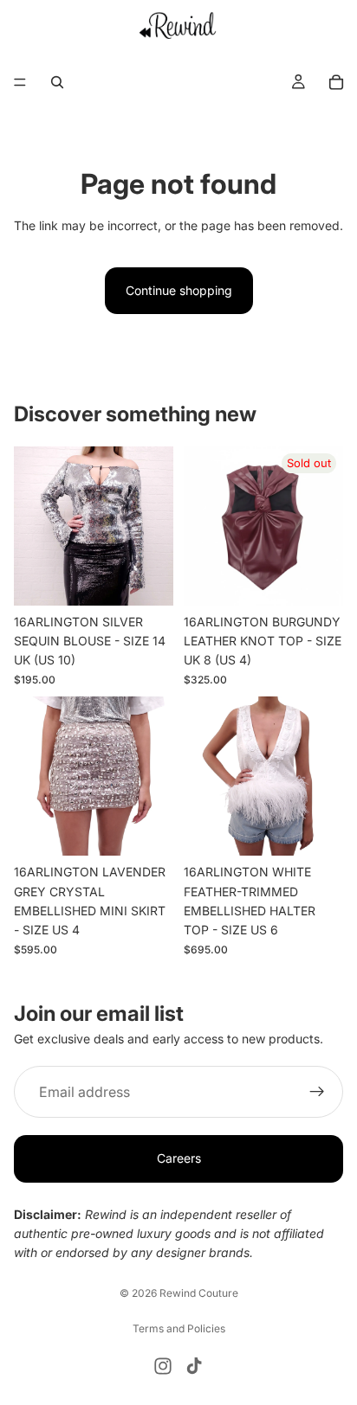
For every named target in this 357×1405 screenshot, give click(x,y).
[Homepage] (179, 25)
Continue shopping (179, 290)
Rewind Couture (198, 1292)
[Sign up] (317, 1092)
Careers (179, 1158)
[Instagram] (163, 1366)
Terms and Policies (179, 1328)
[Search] (57, 82)
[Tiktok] (194, 1366)
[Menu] (20, 82)
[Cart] (336, 82)
